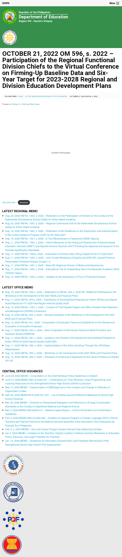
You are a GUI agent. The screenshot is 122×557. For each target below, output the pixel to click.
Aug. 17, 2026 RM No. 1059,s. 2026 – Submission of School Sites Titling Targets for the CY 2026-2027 (59, 254)
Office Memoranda (34, 96)
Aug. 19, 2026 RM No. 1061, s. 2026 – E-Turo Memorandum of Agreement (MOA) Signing (52, 238)
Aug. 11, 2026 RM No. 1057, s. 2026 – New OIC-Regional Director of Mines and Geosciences (54, 265)
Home (20, 96)
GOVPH (5, 3)
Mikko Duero (34, 104)
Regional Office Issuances (55, 96)
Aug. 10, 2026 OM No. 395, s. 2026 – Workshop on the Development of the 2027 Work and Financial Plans (61, 353)
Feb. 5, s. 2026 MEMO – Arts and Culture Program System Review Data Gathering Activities (53, 429)
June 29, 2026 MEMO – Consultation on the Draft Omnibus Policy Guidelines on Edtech (51, 376)
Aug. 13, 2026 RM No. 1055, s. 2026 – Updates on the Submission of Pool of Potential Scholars (55, 276)
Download (24, 202)
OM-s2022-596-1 (9, 202)
